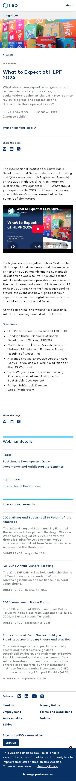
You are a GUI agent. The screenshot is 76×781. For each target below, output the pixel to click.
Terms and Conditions (55, 712)
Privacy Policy (49, 705)
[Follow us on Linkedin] (26, 696)
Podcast (45, 718)
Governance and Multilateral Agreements (33, 466)
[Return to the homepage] (11, 5)
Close (71, 748)
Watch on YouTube (18, 128)
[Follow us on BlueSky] (19, 696)
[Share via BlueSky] (4, 149)
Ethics (7, 724)
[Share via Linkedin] (11, 149)
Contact (9, 705)
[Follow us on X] (42, 696)
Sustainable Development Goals (26, 461)
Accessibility (12, 718)
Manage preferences (38, 774)
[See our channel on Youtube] (34, 696)
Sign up (10, 743)
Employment (12, 712)
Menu (69, 5)
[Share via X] (19, 149)
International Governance (22, 486)
